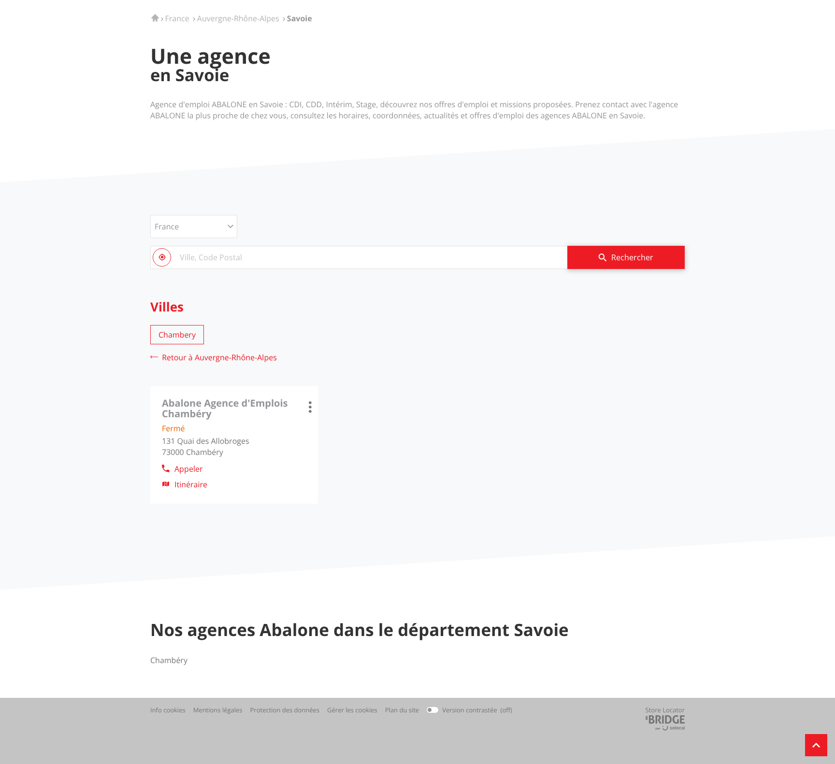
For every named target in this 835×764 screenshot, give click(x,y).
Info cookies (168, 710)
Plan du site (402, 710)
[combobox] (358, 257)
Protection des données (285, 710)
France (167, 226)
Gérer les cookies (352, 710)
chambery (177, 334)
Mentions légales (218, 710)
